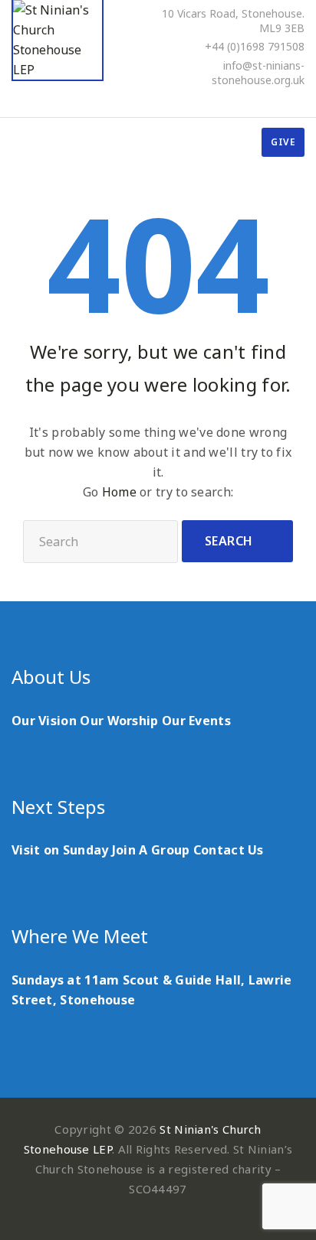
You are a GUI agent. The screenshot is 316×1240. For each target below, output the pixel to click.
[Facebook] (237, 101)
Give (283, 141)
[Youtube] (279, 101)
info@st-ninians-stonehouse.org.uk (258, 72)
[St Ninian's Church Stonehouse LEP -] (58, 40)
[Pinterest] (258, 101)
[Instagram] (299, 101)
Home (119, 491)
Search (229, 540)
